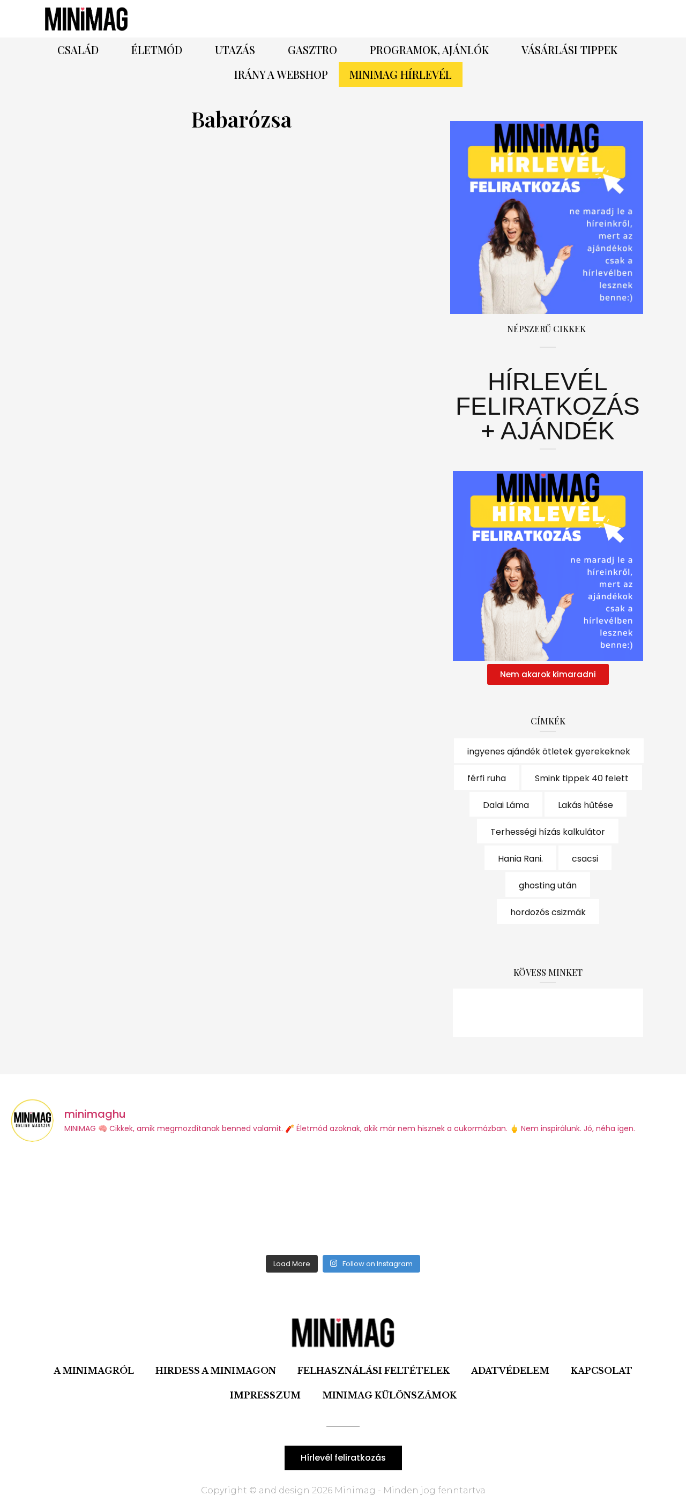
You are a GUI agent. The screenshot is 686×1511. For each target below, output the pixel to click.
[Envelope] (606, 1012)
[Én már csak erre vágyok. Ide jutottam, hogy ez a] (92, 1200)
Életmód (156, 49)
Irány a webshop (281, 74)
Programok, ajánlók (429, 49)
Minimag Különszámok (389, 1395)
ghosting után (548, 885)
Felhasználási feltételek (373, 1370)
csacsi (585, 858)
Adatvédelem (510, 1370)
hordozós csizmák (548, 912)
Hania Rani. (520, 858)
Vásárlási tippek (569, 49)
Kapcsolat (601, 1370)
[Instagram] (522, 18)
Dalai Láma (506, 805)
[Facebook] (463, 18)
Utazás (235, 49)
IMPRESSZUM (265, 1395)
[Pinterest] (493, 18)
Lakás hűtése (585, 805)
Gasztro (312, 49)
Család (78, 49)
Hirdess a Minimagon (215, 1370)
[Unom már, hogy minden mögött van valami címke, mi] (594, 1200)
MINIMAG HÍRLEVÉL (400, 74)
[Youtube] (577, 1012)
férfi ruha (486, 778)
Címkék (548, 721)
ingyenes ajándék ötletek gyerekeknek (548, 751)
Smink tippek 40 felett (582, 778)
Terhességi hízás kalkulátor (547, 832)
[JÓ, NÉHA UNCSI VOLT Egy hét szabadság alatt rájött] (427, 1200)
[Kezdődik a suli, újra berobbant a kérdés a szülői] (259, 1200)
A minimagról (94, 1370)
